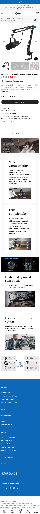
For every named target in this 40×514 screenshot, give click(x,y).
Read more (5, 92)
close (3, 2)
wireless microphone (9, 402)
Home (3, 19)
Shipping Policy (6, 441)
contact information (8, 450)
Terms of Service (7, 447)
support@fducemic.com (22, 5)
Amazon (4, 463)
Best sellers (24, 116)
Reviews (25, 134)
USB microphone (24, 118)
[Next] (36, 43)
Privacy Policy (6, 444)
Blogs (3, 422)
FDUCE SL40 (10, 121)
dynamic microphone (9, 118)
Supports (4, 418)
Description (16, 134)
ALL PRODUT (10, 19)
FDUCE (9, 108)
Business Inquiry (7, 425)
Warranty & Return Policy (10, 437)
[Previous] (4, 43)
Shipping (4, 81)
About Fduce (6, 415)
